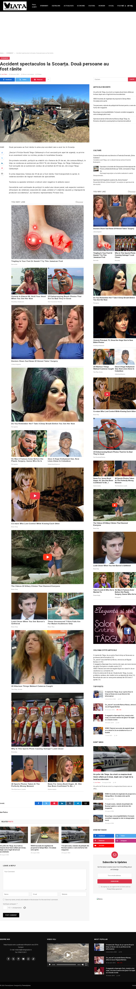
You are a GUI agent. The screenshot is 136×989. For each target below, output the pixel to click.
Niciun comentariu (28, 74)
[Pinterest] (2, 168)
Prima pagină (34, 6)
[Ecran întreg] (86, 964)
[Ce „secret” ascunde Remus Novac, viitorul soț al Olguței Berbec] (98, 707)
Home (134, 985)
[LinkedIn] (2, 163)
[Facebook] (2, 153)
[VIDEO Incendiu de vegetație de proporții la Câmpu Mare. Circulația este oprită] (45, 835)
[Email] (2, 173)
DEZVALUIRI (56, 6)
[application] (68, 955)
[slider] (66, 964)
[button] (68, 955)
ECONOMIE (81, 6)
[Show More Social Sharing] (48, 80)
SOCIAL (111, 6)
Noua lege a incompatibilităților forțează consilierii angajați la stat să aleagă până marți (119, 818)
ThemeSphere (26, 985)
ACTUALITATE (69, 6)
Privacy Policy (111, 889)
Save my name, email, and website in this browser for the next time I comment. (31, 900)
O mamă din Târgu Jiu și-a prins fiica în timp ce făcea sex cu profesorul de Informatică (119, 694)
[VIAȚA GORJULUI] (15, 5)
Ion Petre (4, 74)
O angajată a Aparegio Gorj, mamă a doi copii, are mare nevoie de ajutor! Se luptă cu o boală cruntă (119, 718)
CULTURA (91, 6)
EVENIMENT (44, 6)
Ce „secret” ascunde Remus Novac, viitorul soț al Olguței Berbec (120, 706)
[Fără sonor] (83, 964)
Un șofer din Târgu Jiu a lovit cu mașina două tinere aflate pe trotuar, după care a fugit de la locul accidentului (13, 849)
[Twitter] (2, 158)
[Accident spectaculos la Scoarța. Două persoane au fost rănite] (44, 113)
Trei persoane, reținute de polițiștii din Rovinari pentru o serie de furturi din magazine (75, 848)
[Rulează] (50, 964)
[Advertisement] (68, 34)
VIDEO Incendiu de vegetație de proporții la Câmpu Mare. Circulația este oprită (43, 848)
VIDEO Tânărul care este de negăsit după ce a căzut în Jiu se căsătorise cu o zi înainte (119, 730)
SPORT (130, 6)
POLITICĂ (120, 6)
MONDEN (102, 6)
